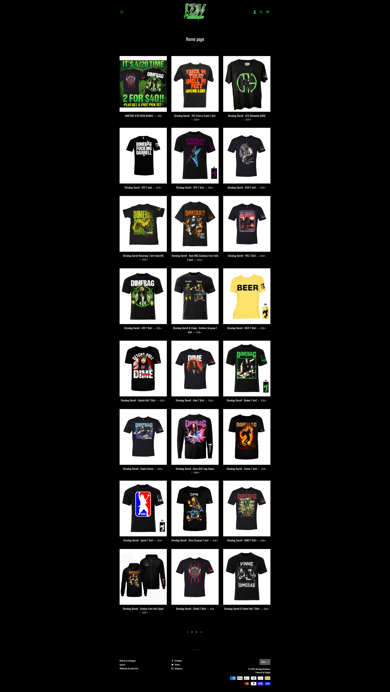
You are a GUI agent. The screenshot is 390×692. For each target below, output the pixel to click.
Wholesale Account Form (129, 668)
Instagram (178, 668)
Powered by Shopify (262, 672)
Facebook (178, 660)
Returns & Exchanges (128, 660)
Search (122, 664)
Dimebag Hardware (263, 669)
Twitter (177, 664)
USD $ (263, 662)
